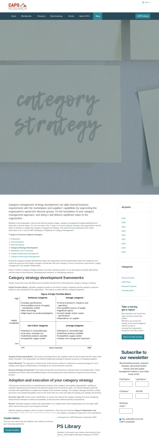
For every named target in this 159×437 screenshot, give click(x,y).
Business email (123, 404)
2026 (124, 218)
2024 (124, 227)
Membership (26, 16)
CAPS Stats (126, 282)
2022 (124, 235)
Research (41, 16)
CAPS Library (142, 16)
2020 (124, 244)
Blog (98, 16)
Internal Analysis (17, 242)
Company (124, 391)
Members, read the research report (25, 116)
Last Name (141, 379)
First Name (124, 379)
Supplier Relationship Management (25, 254)
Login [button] (146, 2)
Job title (139, 391)
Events (71, 16)
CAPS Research (18, 6)
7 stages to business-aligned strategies (64, 225)
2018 (124, 252)
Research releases (129, 286)
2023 (124, 231)
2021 (124, 239)
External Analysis (17, 245)
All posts (126, 207)
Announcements (128, 278)
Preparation (15, 239)
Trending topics (128, 290)
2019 (124, 248)
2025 (124, 223)
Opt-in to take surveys (132, 337)
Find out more (9, 421)
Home (13, 16)
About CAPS (84, 16)
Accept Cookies (12, 430)
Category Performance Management (25, 256)
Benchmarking (56, 16)
